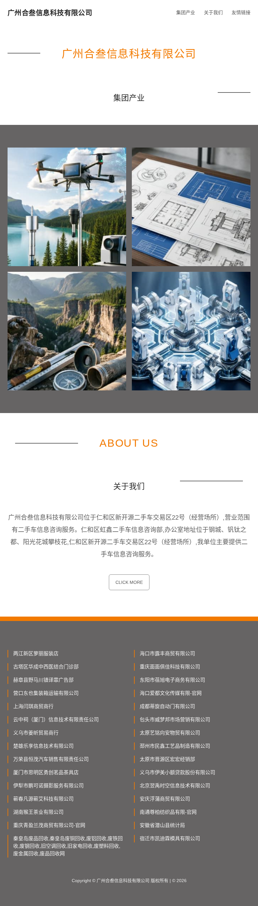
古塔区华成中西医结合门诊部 (46, 666)
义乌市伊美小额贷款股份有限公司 (177, 772)
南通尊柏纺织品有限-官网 (168, 812)
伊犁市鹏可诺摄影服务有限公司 (48, 785)
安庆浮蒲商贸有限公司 (165, 799)
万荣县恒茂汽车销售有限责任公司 (51, 759)
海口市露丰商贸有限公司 (167, 653)
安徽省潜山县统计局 (162, 825)
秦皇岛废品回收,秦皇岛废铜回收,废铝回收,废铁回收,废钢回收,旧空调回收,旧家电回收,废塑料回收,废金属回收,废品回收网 (68, 846)
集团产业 (185, 12)
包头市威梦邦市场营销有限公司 (175, 719)
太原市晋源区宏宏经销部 (167, 759)
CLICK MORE (129, 582)
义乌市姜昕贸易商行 (36, 732)
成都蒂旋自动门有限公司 (167, 706)
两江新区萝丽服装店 (36, 653)
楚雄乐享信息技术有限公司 (43, 746)
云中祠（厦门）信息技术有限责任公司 (56, 719)
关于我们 (213, 12)
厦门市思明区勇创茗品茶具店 (46, 772)
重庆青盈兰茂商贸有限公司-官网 (49, 825)
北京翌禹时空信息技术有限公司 (175, 785)
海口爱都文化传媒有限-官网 (171, 693)
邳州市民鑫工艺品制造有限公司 (175, 746)
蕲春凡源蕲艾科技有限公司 (43, 799)
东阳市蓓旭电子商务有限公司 (172, 680)
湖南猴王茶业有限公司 (38, 812)
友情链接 (241, 12)
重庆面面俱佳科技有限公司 (170, 666)
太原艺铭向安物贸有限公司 (170, 732)
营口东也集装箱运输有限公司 (46, 693)
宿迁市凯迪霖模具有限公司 (170, 838)
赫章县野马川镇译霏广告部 (43, 680)
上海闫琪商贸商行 (33, 706)
